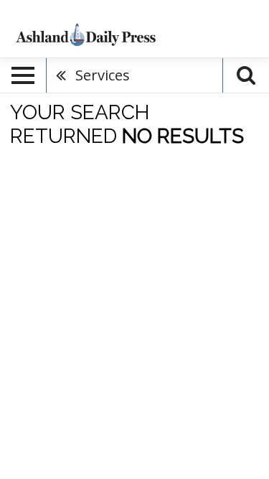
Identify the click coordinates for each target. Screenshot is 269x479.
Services (102, 75)
